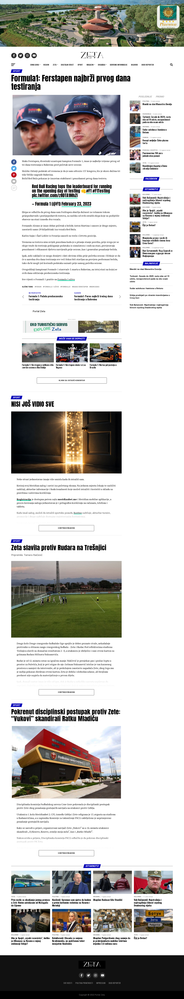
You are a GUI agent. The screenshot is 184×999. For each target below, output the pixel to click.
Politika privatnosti (84, 983)
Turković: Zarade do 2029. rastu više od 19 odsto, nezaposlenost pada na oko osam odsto (149, 279)
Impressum (100, 983)
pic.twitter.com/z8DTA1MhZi (55, 195)
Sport (80, 64)
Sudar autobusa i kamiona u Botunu (146, 288)
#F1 (88, 191)
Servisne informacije (118, 64)
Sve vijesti (67, 983)
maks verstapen (80, 287)
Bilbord (134, 64)
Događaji (101, 64)
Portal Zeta (39, 311)
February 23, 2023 (76, 204)
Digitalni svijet (67, 64)
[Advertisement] (151, 417)
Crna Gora (34, 64)
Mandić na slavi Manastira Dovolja (145, 269)
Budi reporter (148, 64)
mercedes (94, 287)
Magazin (90, 64)
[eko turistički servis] (72, 332)
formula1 (66, 287)
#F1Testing (101, 191)
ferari (38, 287)
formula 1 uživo (51, 287)
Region (46, 64)
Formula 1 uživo (66, 279)
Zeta (54, 64)
